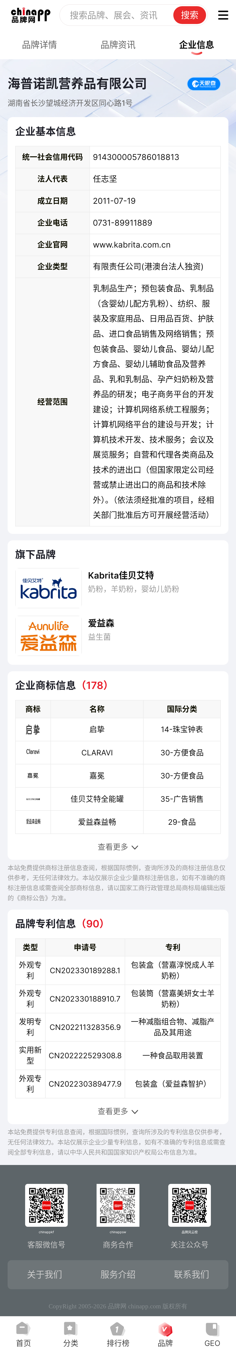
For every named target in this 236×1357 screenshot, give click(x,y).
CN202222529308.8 (85, 1055)
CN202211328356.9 (85, 1027)
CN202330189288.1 (85, 970)
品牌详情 (39, 44)
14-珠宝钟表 (182, 729)
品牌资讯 (118, 44)
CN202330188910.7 (85, 998)
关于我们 (44, 1274)
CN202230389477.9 (85, 1083)
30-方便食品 (182, 752)
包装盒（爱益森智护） (173, 1083)
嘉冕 (97, 775)
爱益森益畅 (97, 822)
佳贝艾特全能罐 (97, 799)
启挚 (97, 729)
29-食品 (182, 822)
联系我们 (191, 1274)
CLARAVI (97, 752)
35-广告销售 (182, 799)
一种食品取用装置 (172, 1055)
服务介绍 (118, 1274)
